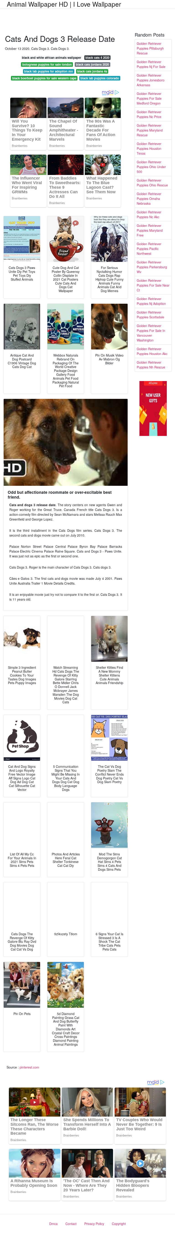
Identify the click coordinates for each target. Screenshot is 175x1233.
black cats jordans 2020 (92, 64)
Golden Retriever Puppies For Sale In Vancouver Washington (151, 332)
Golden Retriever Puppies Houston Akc (152, 351)
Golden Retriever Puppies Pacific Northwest (149, 249)
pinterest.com (29, 1067)
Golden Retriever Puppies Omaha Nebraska (149, 198)
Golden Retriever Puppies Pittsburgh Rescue (150, 48)
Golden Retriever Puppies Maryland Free (150, 230)
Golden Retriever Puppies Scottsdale (150, 314)
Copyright (119, 1223)
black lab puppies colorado (99, 78)
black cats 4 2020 (97, 57)
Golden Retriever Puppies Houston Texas (149, 148)
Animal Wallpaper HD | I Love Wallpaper (64, 4)
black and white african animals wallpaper (51, 57)
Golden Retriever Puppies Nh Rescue (151, 364)
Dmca (53, 1223)
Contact (71, 1223)
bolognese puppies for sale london (47, 64)
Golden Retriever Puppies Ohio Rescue (152, 182)
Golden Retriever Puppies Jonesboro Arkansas (151, 80)
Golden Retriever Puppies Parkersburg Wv (152, 267)
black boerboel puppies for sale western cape (44, 78)
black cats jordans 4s (92, 71)
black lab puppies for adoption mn (48, 71)
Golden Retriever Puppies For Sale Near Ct (153, 285)
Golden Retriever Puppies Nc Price (149, 114)
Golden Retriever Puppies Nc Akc (149, 214)
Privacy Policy (94, 1223)
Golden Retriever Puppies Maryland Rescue (150, 130)
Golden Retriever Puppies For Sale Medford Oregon (149, 98)
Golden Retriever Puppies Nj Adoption (151, 301)
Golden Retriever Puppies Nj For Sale (151, 64)
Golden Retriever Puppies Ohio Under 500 (151, 167)
